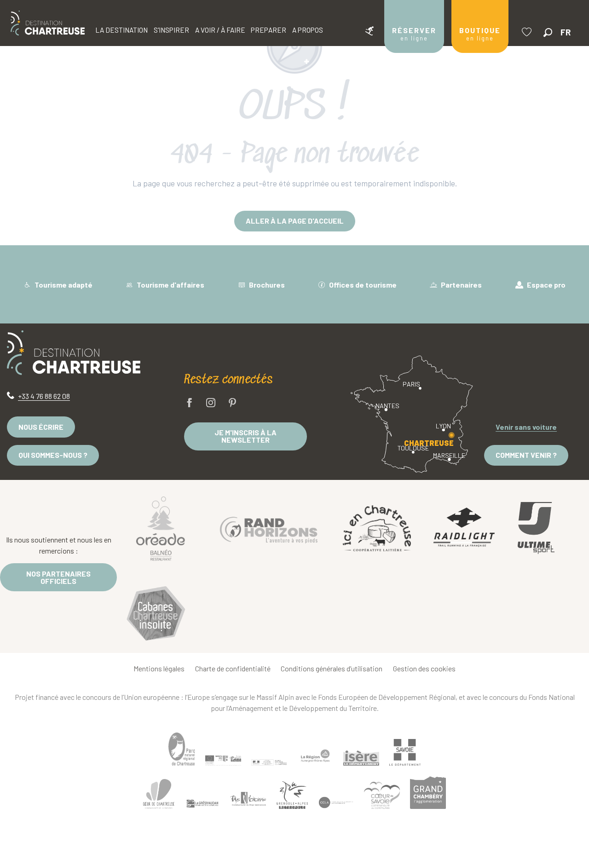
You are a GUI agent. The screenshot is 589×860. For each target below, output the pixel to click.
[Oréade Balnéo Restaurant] (160, 528)
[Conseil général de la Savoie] (405, 752)
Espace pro (545, 284)
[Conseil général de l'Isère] (361, 758)
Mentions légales (159, 668)
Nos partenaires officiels (58, 577)
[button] (548, 32)
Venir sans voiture (526, 426)
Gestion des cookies (424, 668)
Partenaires (460, 284)
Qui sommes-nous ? (52, 454)
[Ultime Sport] (536, 528)
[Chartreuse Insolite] (156, 615)
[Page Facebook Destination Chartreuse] (189, 403)
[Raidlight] (464, 528)
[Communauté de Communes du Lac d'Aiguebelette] (336, 802)
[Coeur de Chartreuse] (158, 794)
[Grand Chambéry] (428, 792)
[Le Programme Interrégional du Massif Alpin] (223, 760)
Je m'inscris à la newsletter (245, 436)
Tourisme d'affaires (169, 284)
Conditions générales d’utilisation (331, 668)
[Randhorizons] (269, 528)
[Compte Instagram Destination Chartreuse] (210, 403)
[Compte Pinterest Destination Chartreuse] (232, 403)
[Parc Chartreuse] (181, 749)
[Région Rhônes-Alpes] (315, 755)
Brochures (266, 284)
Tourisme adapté (62, 284)
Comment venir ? (526, 454)
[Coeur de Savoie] (382, 795)
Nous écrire (41, 426)
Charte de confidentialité (233, 668)
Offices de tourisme (362, 284)
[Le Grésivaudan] (202, 803)
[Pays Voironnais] (248, 800)
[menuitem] (47, 23)
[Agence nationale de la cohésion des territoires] (269, 762)
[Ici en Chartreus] (377, 528)
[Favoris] (527, 32)
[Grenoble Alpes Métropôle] (292, 795)
